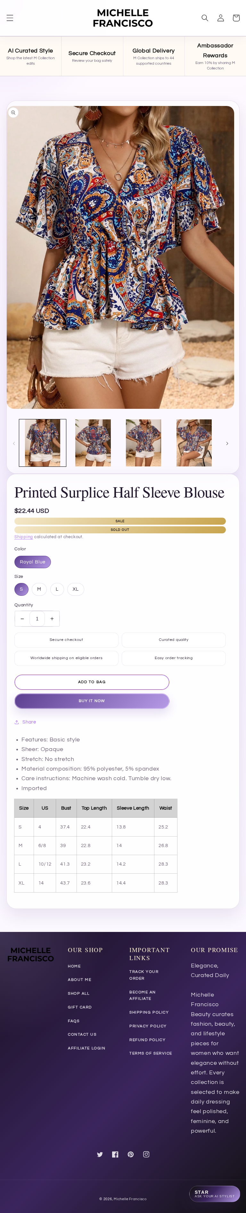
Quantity (23, 604)
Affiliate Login (86, 1048)
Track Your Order (144, 975)
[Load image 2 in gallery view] (93, 442)
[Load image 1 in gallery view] (42, 442)
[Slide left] (14, 443)
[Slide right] (227, 443)
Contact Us (82, 1034)
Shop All (78, 993)
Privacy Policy (148, 1026)
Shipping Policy (149, 1012)
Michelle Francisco (130, 1199)
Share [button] (29, 721)
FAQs (73, 1021)
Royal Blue (32, 561)
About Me (79, 980)
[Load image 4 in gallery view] (194, 442)
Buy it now (92, 701)
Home (74, 966)
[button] (10, 18)
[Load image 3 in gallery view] (143, 442)
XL (76, 589)
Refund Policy (147, 1040)
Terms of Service (150, 1053)
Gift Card (80, 1007)
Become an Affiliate (142, 995)
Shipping (23, 537)
